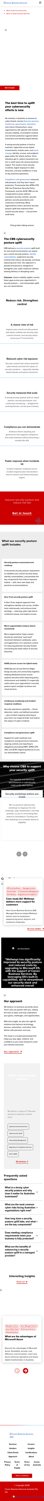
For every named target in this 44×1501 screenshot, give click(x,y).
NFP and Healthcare (14, 888)
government (20, 124)
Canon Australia (36, 1463)
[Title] (21, 1306)
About (31, 1456)
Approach (13, 1456)
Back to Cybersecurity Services (18, 14)
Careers (31, 1444)
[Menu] (41, 3)
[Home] (22, 1436)
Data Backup (11, 895)
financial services (31, 121)
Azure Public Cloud (12, 1329)
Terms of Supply (17, 1465)
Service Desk (11, 891)
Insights (31, 1448)
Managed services (29, 888)
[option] (22, 815)
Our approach (11, 1051)
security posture (24, 248)
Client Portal (12, 1452)
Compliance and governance (17, 179)
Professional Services (28, 1329)
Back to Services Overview (16, 10)
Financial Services (12, 1332)
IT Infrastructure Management (28, 891)
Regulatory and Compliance (27, 895)
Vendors (12, 1448)
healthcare (9, 124)
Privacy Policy (7, 1463)
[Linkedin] (28, 1497)
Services (13, 1444)
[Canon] (15, 3)
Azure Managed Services (29, 1326)
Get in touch (10, 88)
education (31, 124)
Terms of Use (27, 1463)
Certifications (31, 1452)
